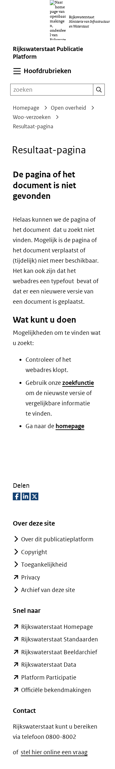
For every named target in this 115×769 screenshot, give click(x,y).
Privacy (30, 577)
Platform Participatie (48, 677)
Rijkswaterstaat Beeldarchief (59, 652)
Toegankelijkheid (44, 564)
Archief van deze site (48, 590)
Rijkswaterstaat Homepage (57, 626)
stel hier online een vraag (54, 752)
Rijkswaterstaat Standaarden (59, 639)
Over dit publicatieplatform (57, 539)
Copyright (34, 552)
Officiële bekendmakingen (56, 690)
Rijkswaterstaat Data (48, 664)
